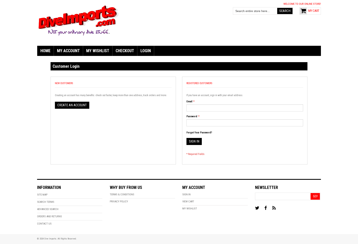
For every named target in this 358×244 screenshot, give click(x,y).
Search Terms (45, 201)
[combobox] (255, 11)
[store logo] (78, 20)
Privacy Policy (119, 201)
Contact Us (44, 223)
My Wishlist (189, 208)
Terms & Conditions (122, 194)
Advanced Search (47, 209)
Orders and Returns (49, 216)
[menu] (179, 51)
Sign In (186, 194)
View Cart (188, 201)
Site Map (42, 194)
